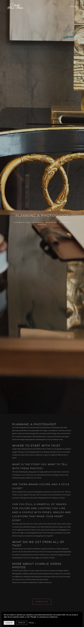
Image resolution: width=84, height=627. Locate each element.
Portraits (64, 222)
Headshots (38, 222)
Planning (42, 224)
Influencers (51, 222)
